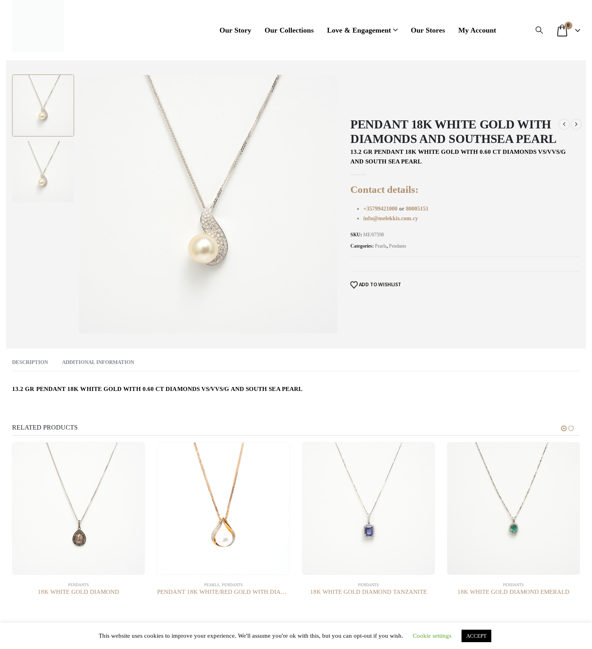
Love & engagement (359, 30)
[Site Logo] (38, 26)
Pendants (397, 246)
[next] (576, 124)
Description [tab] (30, 362)
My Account (477, 30)
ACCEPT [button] (476, 636)
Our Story (235, 30)
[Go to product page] (78, 508)
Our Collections (289, 30)
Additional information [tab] (98, 362)
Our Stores (428, 30)
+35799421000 (381, 209)
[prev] (564, 124)
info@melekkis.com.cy (390, 218)
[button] (539, 30)
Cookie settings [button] (432, 635)
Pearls (381, 246)
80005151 (417, 209)
